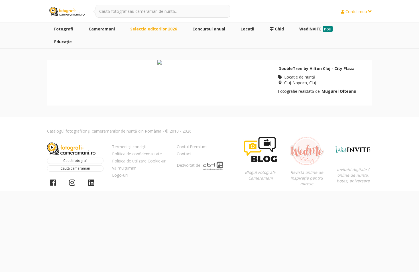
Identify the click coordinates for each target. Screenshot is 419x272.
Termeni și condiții (129, 146)
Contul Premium (192, 146)
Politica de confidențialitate (137, 153)
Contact (184, 153)
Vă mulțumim (124, 168)
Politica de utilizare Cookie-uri (139, 161)
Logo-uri (120, 175)
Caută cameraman (75, 168)
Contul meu (356, 11)
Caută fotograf (75, 160)
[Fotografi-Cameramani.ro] (67, 12)
